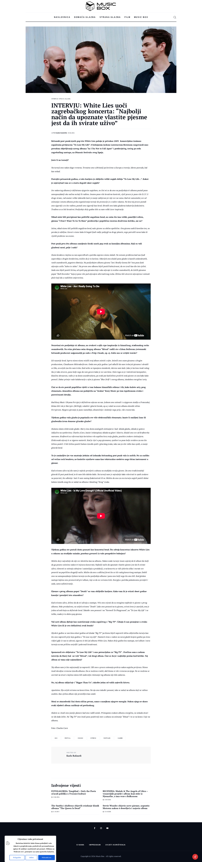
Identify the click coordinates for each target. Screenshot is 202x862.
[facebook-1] (95, 828)
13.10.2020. (108, 811)
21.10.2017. (56, 811)
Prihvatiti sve (46, 857)
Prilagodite (17, 857)
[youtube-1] (107, 828)
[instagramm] (101, 828)
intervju (93, 738)
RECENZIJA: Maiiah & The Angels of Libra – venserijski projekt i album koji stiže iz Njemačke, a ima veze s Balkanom (125, 794)
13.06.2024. (56, 797)
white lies (106, 738)
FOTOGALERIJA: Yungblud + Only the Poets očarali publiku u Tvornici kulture (73, 792)
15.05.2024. (108, 799)
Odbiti (31, 857)
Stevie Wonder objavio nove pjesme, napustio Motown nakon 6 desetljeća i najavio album (126, 806)
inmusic (80, 738)
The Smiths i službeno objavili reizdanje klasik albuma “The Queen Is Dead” (75, 806)
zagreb (120, 738)
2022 (56, 738)
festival (67, 738)
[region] (30, 849)
